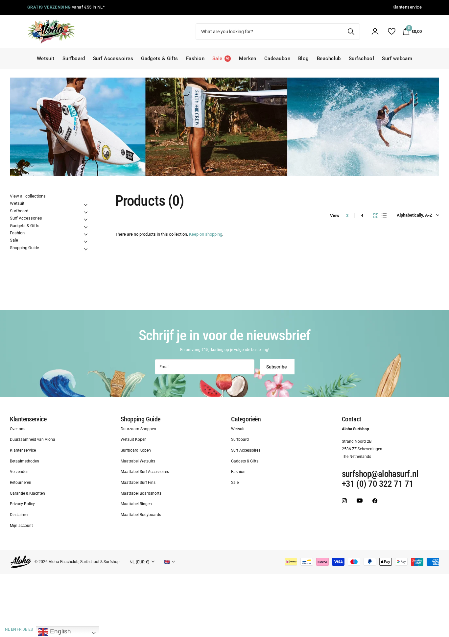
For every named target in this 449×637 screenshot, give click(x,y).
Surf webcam (397, 58)
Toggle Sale (85, 241)
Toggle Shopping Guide (85, 249)
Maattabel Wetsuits (138, 461)
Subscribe (277, 366)
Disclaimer (19, 515)
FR (19, 629)
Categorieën (246, 419)
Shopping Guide (24, 247)
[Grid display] (375, 215)
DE (24, 629)
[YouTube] (360, 501)
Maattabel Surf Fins (138, 483)
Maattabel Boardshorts (141, 493)
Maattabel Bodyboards (141, 515)
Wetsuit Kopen (134, 439)
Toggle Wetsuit (85, 204)
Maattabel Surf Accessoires (145, 472)
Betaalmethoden (24, 461)
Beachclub (329, 58)
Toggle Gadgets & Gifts (85, 227)
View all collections (28, 196)
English (59, 631)
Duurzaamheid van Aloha (32, 439)
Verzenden (19, 472)
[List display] (384, 215)
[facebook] (374, 500)
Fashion (195, 58)
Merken (247, 58)
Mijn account (21, 525)
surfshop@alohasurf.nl (380, 474)
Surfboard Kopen (136, 450)
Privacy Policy (22, 504)
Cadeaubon (277, 58)
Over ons (17, 429)
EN (13, 629)
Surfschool (361, 58)
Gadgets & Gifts (159, 58)
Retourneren (20, 483)
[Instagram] (344, 500)
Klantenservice (28, 419)
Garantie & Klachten (27, 493)
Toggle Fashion (85, 234)
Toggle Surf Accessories (85, 219)
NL (7, 629)
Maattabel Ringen (136, 504)
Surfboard (73, 58)
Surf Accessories (26, 218)
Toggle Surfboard (85, 212)
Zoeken (351, 31)
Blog (303, 58)
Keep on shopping (205, 234)
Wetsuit (46, 58)
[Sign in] (375, 31)
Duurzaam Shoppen (138, 429)
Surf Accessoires (113, 58)
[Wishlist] (391, 31)
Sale (14, 240)
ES (30, 629)
